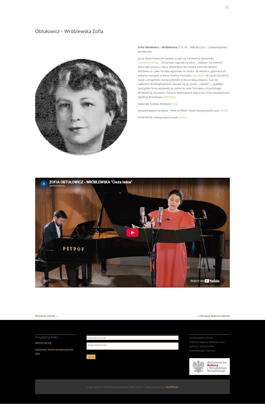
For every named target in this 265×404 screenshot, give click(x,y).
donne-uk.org (43, 342)
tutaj (175, 104)
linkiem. (182, 117)
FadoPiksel (172, 387)
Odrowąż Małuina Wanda (213, 316)
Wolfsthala (169, 97)
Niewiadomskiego (148, 62)
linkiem (223, 110)
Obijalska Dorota (46, 316)
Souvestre (199, 75)
